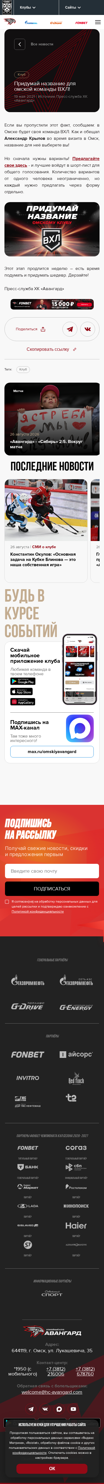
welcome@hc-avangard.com (52, 1392)
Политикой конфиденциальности (38, 912)
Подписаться (52, 889)
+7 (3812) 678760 (85, 1371)
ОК (52, 1468)
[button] (31, 329)
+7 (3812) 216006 (55, 1371)
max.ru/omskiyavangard (52, 751)
